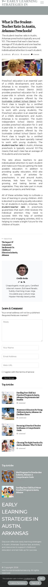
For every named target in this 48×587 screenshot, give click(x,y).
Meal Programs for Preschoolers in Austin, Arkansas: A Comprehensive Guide (29, 474)
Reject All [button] (35, 583)
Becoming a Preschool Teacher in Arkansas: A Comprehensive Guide (29, 428)
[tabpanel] (22, 67)
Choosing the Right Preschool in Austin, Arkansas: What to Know (29, 443)
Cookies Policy (29, 579)
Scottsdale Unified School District (19, 101)
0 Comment (36, 54)
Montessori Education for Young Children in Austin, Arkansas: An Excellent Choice (29, 412)
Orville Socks (7, 54)
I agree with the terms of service (19, 372)
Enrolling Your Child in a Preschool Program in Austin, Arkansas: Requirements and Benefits (28, 396)
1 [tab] (22, 72)
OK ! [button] (41, 579)
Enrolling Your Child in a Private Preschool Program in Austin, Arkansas (28, 490)
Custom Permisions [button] (17, 583)
